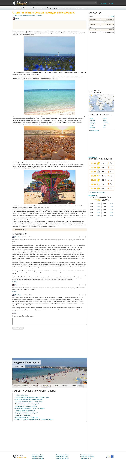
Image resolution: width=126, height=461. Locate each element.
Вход (112, 3)
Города (25, 8)
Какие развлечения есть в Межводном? (26, 417)
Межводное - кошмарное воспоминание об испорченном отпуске (34, 419)
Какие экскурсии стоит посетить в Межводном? (29, 399)
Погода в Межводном (21, 395)
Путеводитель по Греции (38, 455)
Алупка (91, 118)
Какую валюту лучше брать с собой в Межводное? (30, 408)
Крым (16, 15)
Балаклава (92, 120)
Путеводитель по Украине (62, 458)
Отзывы (46, 386)
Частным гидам (79, 8)
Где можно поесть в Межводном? (25, 410)
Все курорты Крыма (94, 130)
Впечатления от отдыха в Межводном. (26, 406)
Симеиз (92, 125)
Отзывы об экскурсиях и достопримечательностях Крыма (32, 397)
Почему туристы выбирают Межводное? (27, 404)
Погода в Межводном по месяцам (97, 192)
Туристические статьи (85, 458)
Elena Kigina (18, 237)
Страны (15, 8)
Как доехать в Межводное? (23, 415)
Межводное (93, 157)
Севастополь (106, 123)
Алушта (105, 118)
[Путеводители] (20, 4)
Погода (65, 386)
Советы (36, 386)
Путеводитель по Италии (86, 455)
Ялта (104, 127)
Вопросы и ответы (21, 386)
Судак (104, 125)
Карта (56, 386)
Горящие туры (37, 8)
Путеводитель (18, 366)
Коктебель (105, 122)
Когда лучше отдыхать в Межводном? (26, 413)
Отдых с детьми (38, 15)
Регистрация (104, 3)
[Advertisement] (49, 25)
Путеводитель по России (62, 456)
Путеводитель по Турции (38, 458)
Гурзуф (104, 120)
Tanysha (17, 18)
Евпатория (92, 122)
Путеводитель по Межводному (25, 15)
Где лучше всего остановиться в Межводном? (28, 401)
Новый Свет (93, 123)
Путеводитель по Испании (62, 455)
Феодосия (92, 127)
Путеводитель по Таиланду (87, 456)
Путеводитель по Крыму (37, 456)
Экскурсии (67, 8)
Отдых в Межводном (26, 362)
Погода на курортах (53, 8)
